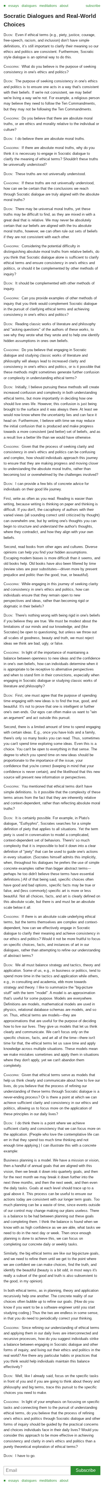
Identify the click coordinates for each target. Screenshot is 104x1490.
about (64, 5)
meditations (48, 5)
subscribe (93, 5)
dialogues (29, 5)
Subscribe (86, 1470)
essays (13, 5)
